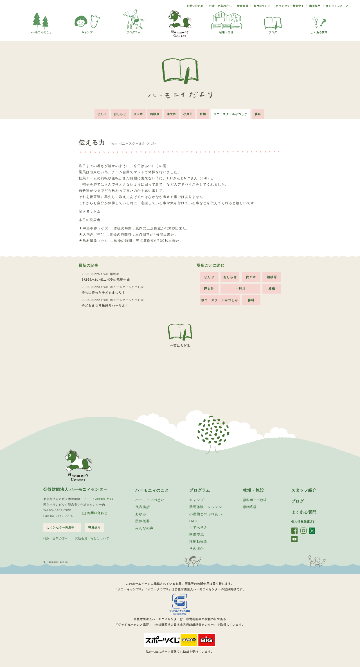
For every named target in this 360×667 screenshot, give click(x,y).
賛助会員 (242, 5)
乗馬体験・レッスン (205, 507)
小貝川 (188, 114)
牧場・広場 (226, 32)
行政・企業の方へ (220, 5)
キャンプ (87, 32)
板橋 (203, 114)
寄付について (262, 5)
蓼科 (258, 114)
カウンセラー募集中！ (290, 5)
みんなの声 (144, 528)
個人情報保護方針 (303, 521)
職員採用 (315, 5)
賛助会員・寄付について (92, 538)
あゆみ (140, 514)
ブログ (273, 32)
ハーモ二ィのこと (41, 32)
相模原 (154, 114)
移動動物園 (198, 541)
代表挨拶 (142, 507)
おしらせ (120, 114)
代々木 (138, 114)
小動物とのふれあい (205, 514)
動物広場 (249, 507)
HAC (193, 521)
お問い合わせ (195, 5)
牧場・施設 (253, 490)
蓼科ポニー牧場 (255, 500)
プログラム (134, 32)
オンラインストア (337, 5)
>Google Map (103, 498)
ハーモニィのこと (152, 490)
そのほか (196, 548)
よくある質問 (319, 32)
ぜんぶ (102, 114)
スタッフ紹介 (304, 490)
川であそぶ (198, 527)
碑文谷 (171, 114)
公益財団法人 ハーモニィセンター (75, 489)
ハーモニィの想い (150, 500)
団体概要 (142, 521)
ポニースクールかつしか (230, 114)
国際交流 (196, 534)
